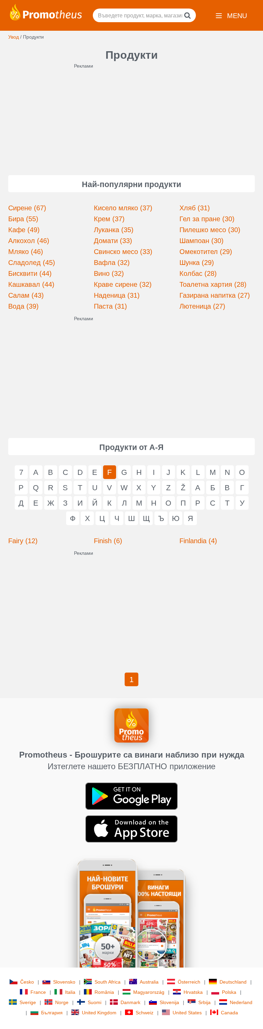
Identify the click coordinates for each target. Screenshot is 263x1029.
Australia (149, 982)
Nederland (241, 1002)
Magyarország (148, 992)
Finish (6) (108, 541)
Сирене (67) (27, 208)
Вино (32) (109, 273)
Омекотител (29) (205, 251)
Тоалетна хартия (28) (213, 284)
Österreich (189, 982)
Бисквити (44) (30, 273)
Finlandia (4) (198, 541)
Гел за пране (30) (207, 219)
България (52, 1012)
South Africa (108, 982)
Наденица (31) (117, 295)
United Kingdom (99, 1012)
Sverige (28, 1002)
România (104, 992)
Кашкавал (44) (31, 284)
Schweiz (144, 1012)
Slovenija (169, 1002)
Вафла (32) (112, 262)
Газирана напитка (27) (214, 295)
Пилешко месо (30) (209, 230)
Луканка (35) (114, 230)
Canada (229, 1012)
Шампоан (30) (201, 240)
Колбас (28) (198, 273)
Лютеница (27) (202, 306)
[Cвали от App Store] (131, 828)
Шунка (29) (196, 262)
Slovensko (64, 982)
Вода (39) (23, 306)
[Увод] (46, 11)
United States (187, 1012)
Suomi (94, 1002)
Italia (70, 992)
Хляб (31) (194, 208)
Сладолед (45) (31, 262)
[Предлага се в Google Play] (131, 796)
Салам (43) (26, 295)
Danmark (130, 1002)
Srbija (204, 1002)
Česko (27, 982)
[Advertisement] (131, 117)
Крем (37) (109, 219)
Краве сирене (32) (123, 284)
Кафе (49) (24, 230)
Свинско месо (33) (123, 251)
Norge (61, 1002)
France (38, 992)
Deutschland (233, 982)
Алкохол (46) (28, 240)
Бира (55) (23, 219)
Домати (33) (113, 240)
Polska (229, 992)
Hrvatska (193, 992)
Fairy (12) (23, 541)
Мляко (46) (25, 251)
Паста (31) (110, 306)
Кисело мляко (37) (123, 208)
